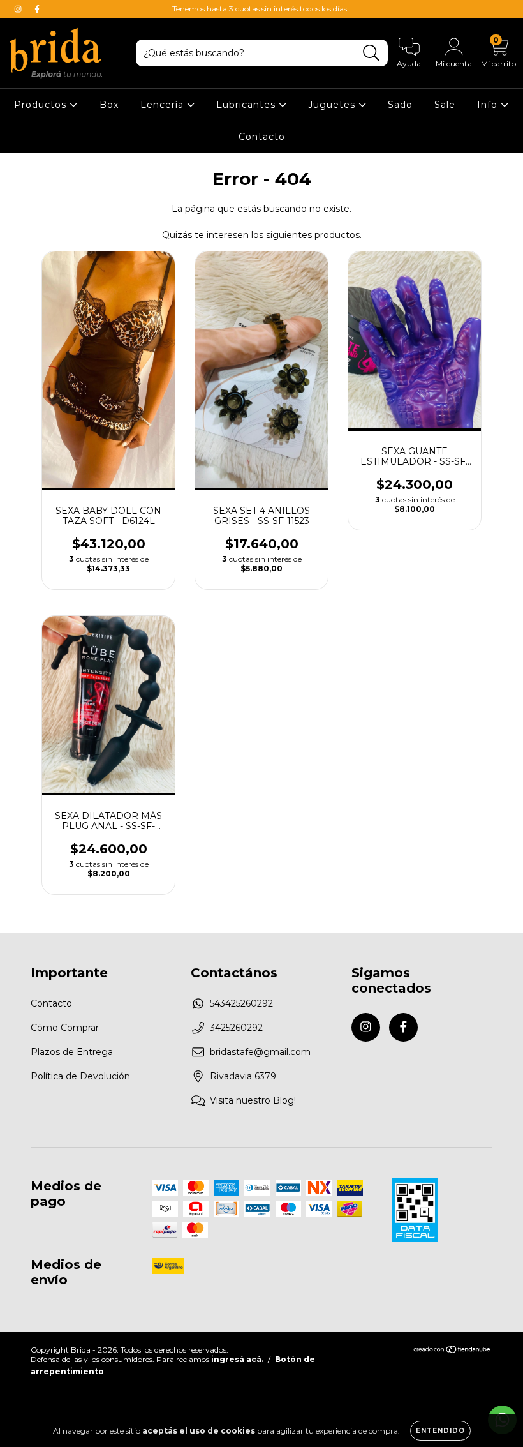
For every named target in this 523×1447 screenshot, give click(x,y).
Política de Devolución (80, 1076)
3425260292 (236, 1027)
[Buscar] (372, 53)
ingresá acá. (237, 1359)
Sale (444, 104)
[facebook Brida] (37, 9)
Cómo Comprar (65, 1027)
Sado (400, 104)
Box (109, 104)
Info (489, 104)
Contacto (262, 136)
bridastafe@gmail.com (260, 1052)
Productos (42, 104)
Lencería (163, 104)
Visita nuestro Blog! (253, 1100)
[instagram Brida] (19, 9)
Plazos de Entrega (72, 1052)
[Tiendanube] (452, 1351)
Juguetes (333, 104)
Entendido (440, 1431)
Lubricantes (247, 104)
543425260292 (241, 1003)
